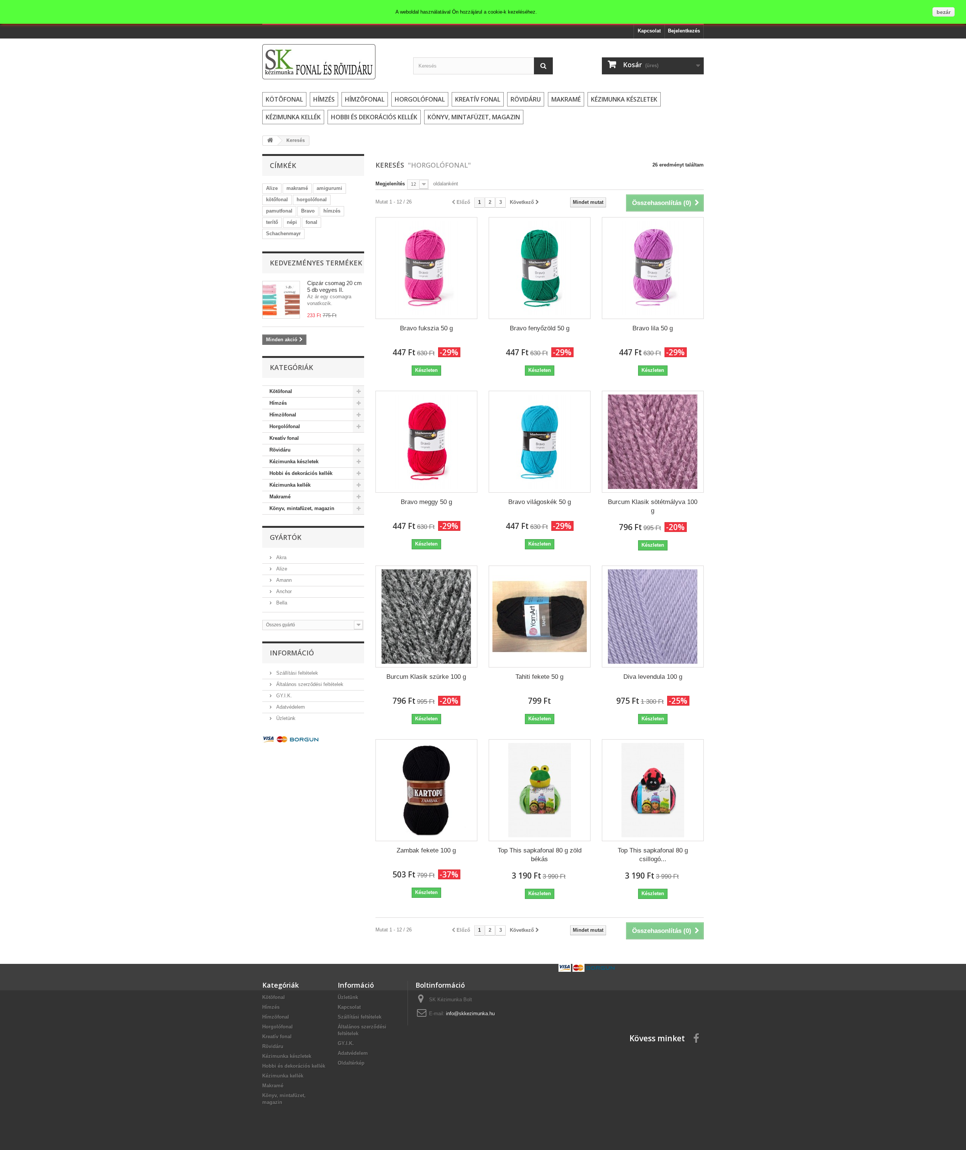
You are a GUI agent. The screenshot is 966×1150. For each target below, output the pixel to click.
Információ (292, 652)
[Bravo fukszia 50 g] (426, 268)
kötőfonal (277, 199)
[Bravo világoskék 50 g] (539, 442)
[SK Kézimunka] (332, 61)
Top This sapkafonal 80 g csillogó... (653, 855)
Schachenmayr (283, 233)
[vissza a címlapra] (270, 140)
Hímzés (324, 99)
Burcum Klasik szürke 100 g (426, 676)
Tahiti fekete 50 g (539, 676)
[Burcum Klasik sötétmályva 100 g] (653, 442)
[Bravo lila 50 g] (653, 268)
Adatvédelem (290, 707)
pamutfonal (279, 211)
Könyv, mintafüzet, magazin (474, 117)
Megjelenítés (390, 184)
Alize (272, 188)
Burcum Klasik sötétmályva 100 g (652, 506)
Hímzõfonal (365, 99)
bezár (944, 12)
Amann (283, 580)
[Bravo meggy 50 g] (426, 442)
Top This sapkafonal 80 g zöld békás (539, 855)
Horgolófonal (420, 99)
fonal (311, 222)
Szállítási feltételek (296, 673)
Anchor (283, 591)
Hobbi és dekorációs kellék (374, 117)
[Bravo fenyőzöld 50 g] (539, 268)
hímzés (331, 211)
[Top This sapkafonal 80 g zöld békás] (539, 790)
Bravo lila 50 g (652, 328)
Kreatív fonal (477, 99)
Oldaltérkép (351, 1063)
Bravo (308, 211)
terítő (272, 222)
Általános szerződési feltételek (309, 684)
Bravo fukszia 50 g (426, 328)
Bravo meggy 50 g (426, 502)
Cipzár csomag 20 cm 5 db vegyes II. (334, 286)
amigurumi (329, 188)
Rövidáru (526, 99)
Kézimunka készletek (624, 99)
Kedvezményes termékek (316, 262)
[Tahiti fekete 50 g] (539, 616)
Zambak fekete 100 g (426, 850)
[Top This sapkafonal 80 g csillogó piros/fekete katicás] (653, 790)
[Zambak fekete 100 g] (426, 790)
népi (292, 222)
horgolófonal (312, 199)
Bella (281, 603)
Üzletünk (285, 718)
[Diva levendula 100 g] (653, 616)
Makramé (566, 99)
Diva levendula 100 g (652, 676)
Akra (280, 557)
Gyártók (285, 537)
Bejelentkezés (684, 31)
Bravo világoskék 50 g (539, 502)
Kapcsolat (649, 31)
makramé (297, 188)
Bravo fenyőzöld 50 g (539, 328)
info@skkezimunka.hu (470, 1013)
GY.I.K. (283, 695)
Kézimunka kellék (293, 117)
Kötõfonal (284, 99)
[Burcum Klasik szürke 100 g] (426, 616)
